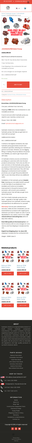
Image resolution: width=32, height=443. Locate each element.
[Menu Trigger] (28, 2)
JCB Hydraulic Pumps (21, 94)
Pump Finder (16, 410)
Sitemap (16, 440)
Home (3, 13)
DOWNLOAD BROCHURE (22, 1)
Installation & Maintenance (16, 417)
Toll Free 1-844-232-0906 (12, 387)
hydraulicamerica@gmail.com (14, 123)
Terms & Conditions (16, 439)
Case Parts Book (16, 359)
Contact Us (16, 419)
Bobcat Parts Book (16, 355)
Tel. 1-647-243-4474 (10, 391)
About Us (16, 402)
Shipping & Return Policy (16, 412)
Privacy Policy (16, 437)
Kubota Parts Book (16, 366)
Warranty (16, 415)
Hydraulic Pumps (11, 13)
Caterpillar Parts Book (16, 357)
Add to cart (18, 84)
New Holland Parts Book (16, 368)
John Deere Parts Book (16, 361)
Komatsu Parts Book (16, 364)
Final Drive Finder (16, 408)
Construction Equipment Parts (16, 406)
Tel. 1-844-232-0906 (10, 380)
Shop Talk (16, 404)
